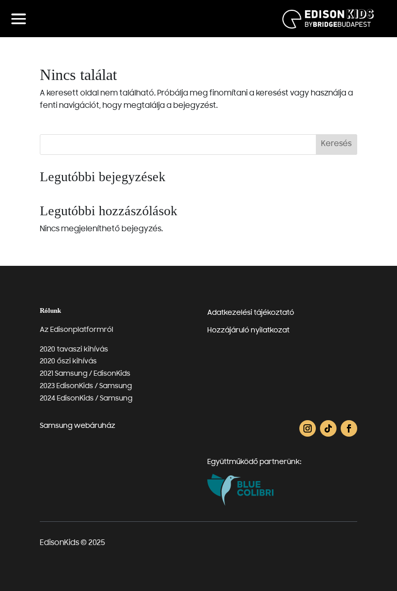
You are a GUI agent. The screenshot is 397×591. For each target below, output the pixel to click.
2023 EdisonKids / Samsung (86, 386)
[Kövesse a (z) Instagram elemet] (307, 428)
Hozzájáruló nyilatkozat (248, 330)
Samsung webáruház (77, 426)
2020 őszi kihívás (68, 361)
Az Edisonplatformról (76, 330)
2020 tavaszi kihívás (74, 350)
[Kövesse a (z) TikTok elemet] (328, 428)
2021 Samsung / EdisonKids (85, 374)
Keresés (336, 144)
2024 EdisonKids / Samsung (86, 399)
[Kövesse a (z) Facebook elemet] (349, 428)
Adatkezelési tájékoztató (250, 313)
